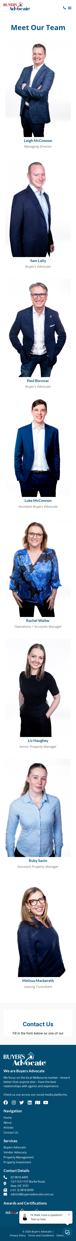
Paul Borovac (38, 380)
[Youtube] (45, 1102)
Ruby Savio (38, 860)
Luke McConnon (38, 500)
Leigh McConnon (38, 140)
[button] (69, 8)
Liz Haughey (38, 740)
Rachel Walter (38, 620)
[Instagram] (13, 1102)
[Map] (37, 1102)
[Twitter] (21, 1102)
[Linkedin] (29, 1102)
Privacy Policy (18, 1235)
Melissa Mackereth (38, 980)
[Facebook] (6, 1102)
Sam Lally (38, 260)
